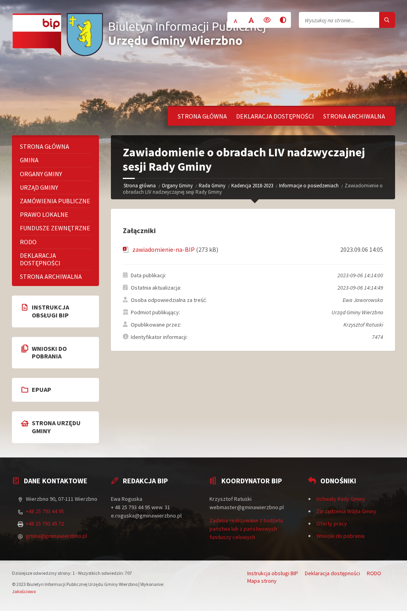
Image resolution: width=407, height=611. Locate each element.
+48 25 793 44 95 (45, 511)
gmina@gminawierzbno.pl (56, 535)
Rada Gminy (212, 185)
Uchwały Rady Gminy (340, 498)
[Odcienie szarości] (283, 20)
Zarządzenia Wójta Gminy (346, 511)
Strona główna (202, 116)
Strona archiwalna (354, 116)
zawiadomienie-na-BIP (163, 249)
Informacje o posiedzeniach (309, 185)
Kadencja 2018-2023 (252, 185)
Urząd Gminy (39, 187)
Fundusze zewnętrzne (55, 228)
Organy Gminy (177, 185)
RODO (28, 242)
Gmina (29, 160)
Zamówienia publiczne (55, 201)
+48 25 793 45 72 (45, 523)
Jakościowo (24, 591)
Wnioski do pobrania (340, 535)
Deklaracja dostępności (275, 116)
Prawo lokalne (44, 214)
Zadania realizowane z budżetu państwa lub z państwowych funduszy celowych (246, 529)
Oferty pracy (331, 523)
